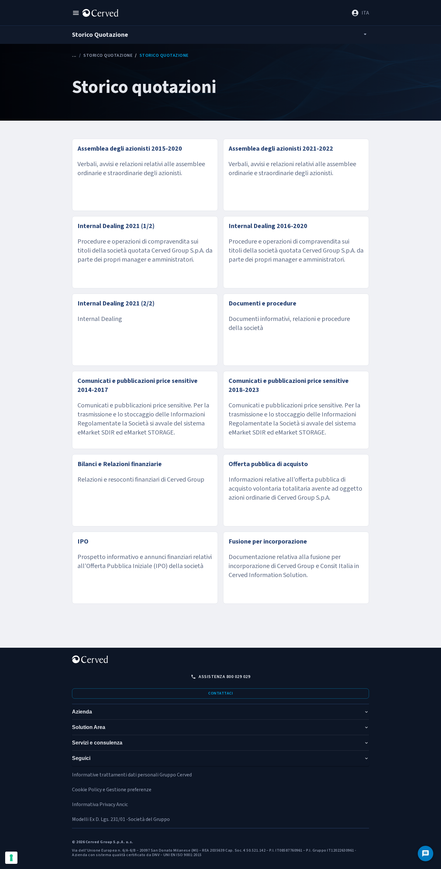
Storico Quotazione (107, 55)
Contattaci (220, 693)
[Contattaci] (425, 853)
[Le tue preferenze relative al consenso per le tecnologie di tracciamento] (11, 858)
